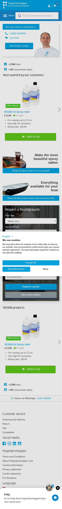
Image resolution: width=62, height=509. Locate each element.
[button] (8, 236)
